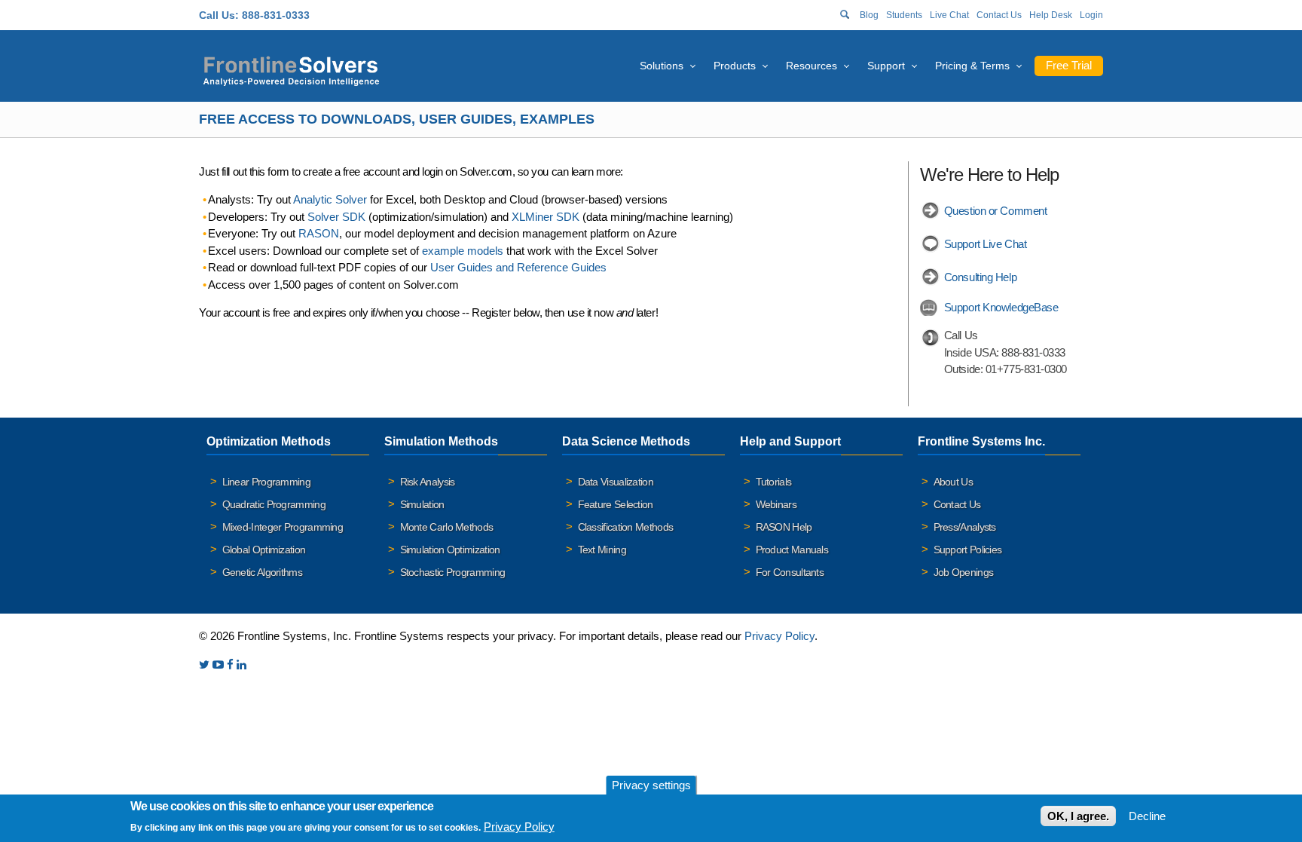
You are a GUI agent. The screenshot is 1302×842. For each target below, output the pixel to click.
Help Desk (1050, 15)
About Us (953, 482)
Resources (811, 66)
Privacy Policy (779, 635)
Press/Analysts (965, 527)
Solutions (661, 66)
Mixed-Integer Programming (283, 527)
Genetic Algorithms (262, 572)
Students (904, 15)
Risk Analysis (427, 482)
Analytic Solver (330, 199)
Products (735, 66)
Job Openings (964, 572)
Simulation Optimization (450, 549)
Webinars (776, 504)
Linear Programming (266, 482)
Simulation (422, 504)
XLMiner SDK (545, 216)
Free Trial (1069, 65)
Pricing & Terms (972, 66)
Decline (1147, 816)
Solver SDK (336, 216)
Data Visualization (615, 482)
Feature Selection (615, 504)
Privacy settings (651, 785)
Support (886, 66)
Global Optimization (264, 549)
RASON (318, 233)
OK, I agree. (1078, 816)
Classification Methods (626, 527)
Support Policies (968, 549)
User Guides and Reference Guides (518, 267)
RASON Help (784, 527)
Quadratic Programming (274, 504)
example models (462, 250)
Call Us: (219, 15)
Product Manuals (792, 549)
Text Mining (602, 549)
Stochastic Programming (453, 572)
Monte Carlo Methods (447, 527)
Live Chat (949, 15)
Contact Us (999, 15)
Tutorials (774, 482)
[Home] (291, 69)
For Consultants (790, 572)
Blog (869, 15)
